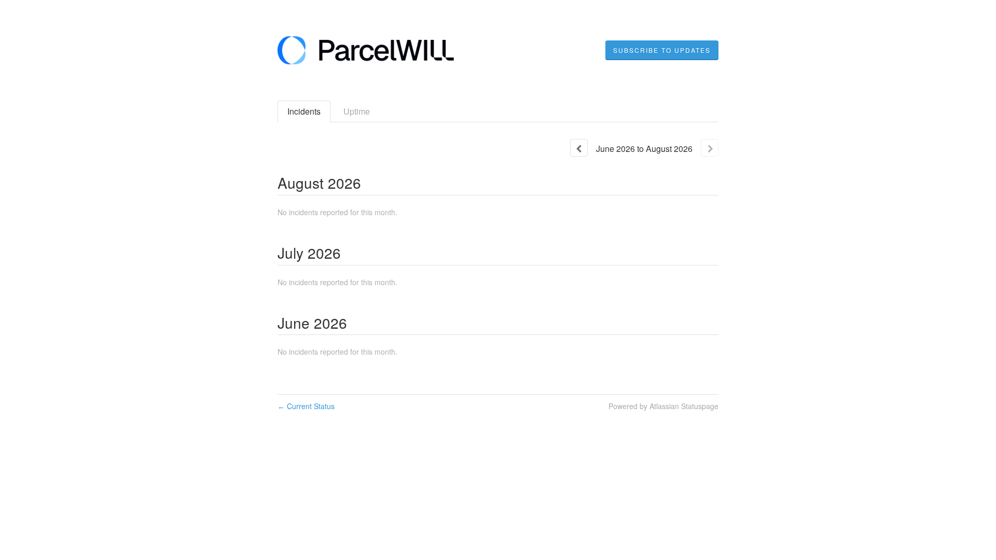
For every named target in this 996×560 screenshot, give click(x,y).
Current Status (306, 406)
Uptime (356, 111)
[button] (661, 50)
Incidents (304, 111)
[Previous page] (579, 148)
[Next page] (709, 148)
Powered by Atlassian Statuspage (663, 406)
